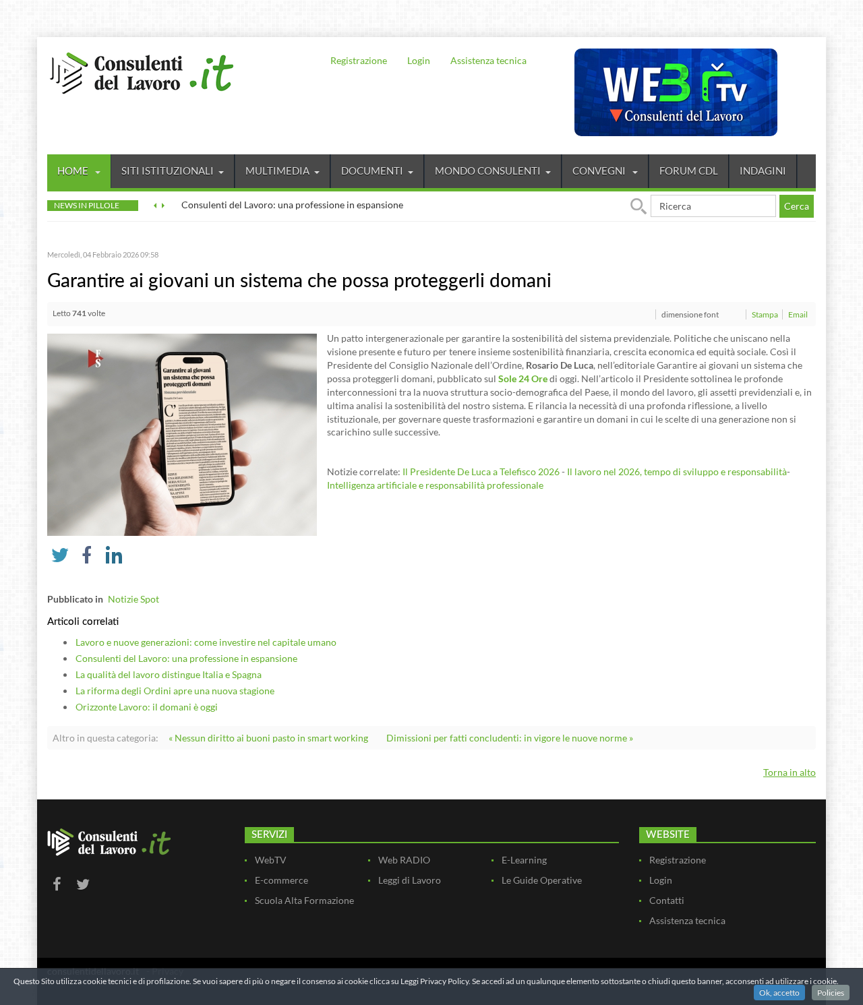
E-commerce (281, 880)
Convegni (600, 170)
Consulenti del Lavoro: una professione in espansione (186, 658)
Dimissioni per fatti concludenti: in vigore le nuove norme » (509, 737)
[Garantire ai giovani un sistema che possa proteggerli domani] (182, 433)
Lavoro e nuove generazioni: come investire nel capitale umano (206, 642)
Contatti (666, 900)
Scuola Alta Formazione (304, 900)
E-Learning (524, 859)
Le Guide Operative (542, 880)
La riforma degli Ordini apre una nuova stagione (175, 690)
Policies (830, 992)
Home (73, 170)
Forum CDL (688, 170)
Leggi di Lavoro (409, 880)
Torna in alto (789, 772)
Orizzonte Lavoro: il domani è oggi (147, 706)
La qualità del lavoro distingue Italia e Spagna (169, 674)
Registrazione (358, 60)
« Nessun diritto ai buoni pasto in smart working (268, 737)
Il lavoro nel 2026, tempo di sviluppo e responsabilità (677, 471)
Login (418, 60)
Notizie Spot (133, 599)
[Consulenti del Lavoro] (141, 71)
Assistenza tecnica (488, 60)
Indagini (763, 170)
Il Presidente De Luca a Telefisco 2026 (482, 471)
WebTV (271, 859)
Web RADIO (404, 859)
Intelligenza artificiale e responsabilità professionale (435, 485)
